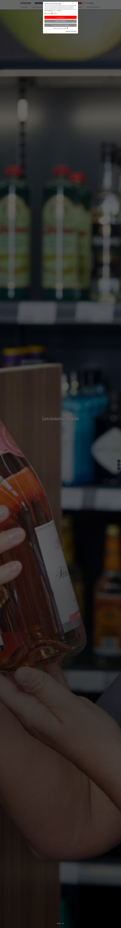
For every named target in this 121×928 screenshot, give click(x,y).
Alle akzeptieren (60, 17)
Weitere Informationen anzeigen (60, 28)
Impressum (60, 10)
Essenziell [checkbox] (48, 13)
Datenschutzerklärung (48, 10)
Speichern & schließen (60, 21)
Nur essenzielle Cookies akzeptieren (60, 25)
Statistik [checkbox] (54, 13)
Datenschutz (74, 31)
